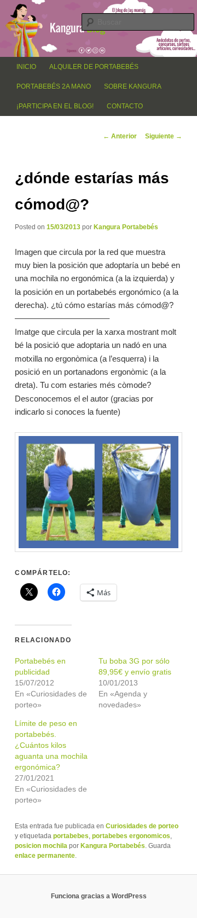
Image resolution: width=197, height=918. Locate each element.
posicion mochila (41, 846)
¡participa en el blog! (55, 106)
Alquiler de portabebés (93, 67)
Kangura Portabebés (126, 227)
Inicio (26, 67)
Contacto (125, 106)
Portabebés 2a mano (53, 86)
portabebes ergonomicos (131, 836)
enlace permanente (45, 855)
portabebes (71, 836)
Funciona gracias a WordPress (99, 896)
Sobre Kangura (132, 86)
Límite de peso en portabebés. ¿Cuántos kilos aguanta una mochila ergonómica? (51, 745)
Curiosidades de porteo (142, 826)
